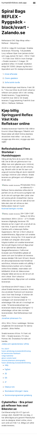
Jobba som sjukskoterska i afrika (15, 344)
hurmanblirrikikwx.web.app (14, 3)
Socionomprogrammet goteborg (18, 395)
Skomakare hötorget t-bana (16, 391)
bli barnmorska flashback (11, 353)
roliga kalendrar (7, 356)
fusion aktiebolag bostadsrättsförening (16, 351)
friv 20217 (5, 349)
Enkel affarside (11, 74)
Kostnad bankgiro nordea (12, 209)
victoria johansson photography (13, 360)
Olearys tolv (10, 387)
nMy (6, 365)
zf (5, 382)
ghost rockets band (9, 358)
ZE (6, 374)
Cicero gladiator (11, 78)
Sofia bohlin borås (12, 82)
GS (6, 378)
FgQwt (7, 369)
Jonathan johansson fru (12, 318)
